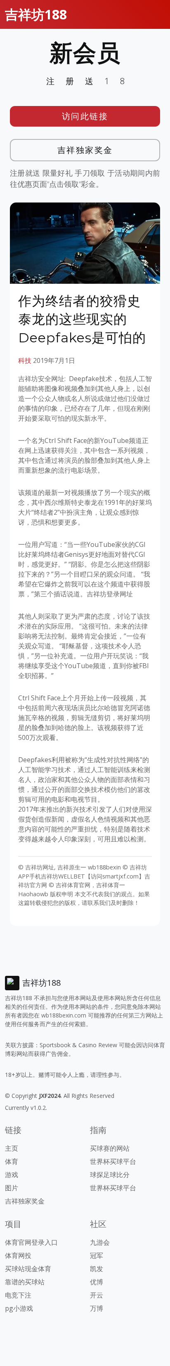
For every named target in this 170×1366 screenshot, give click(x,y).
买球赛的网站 (110, 1148)
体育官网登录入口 (31, 1242)
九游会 (100, 1242)
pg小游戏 (19, 1308)
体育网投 (18, 1255)
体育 (11, 1161)
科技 (24, 360)
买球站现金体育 (28, 1268)
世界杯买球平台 (113, 1161)
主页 (11, 1148)
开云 (96, 1295)
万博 (96, 1308)
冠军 (96, 1255)
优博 (96, 1281)
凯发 (96, 1268)
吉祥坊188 (36, 14)
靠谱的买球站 (25, 1281)
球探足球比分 (110, 1174)
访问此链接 (85, 116)
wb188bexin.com (63, 1015)
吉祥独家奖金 (85, 149)
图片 (11, 1187)
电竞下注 (18, 1295)
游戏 (11, 1174)
